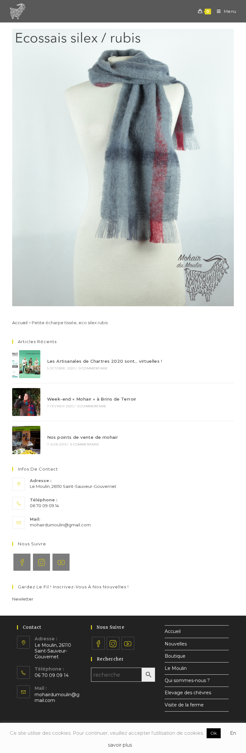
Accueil (20, 322)
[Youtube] (61, 562)
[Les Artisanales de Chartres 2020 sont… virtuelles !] (26, 364)
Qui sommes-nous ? (187, 680)
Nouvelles (176, 644)
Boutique (175, 656)
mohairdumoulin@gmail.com (60, 524)
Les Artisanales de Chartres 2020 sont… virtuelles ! (104, 361)
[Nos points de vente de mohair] (26, 440)
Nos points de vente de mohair (82, 437)
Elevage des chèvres (188, 693)
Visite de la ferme (184, 705)
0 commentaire (93, 368)
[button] (22, 599)
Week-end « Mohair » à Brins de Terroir (91, 399)
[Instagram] (41, 562)
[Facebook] (22, 562)
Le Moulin (176, 668)
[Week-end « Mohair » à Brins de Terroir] (26, 402)
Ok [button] (213, 733)
